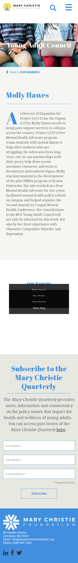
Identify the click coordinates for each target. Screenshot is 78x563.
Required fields (64, 482)
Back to (25, 72)
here (61, 429)
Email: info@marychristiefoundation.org (28, 539)
